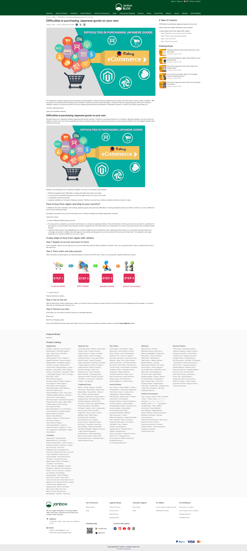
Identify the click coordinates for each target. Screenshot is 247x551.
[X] (80, 24)
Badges (112, 369)
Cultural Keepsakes (95, 433)
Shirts (144, 399)
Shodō (99, 413)
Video (92, 13)
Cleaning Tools (131, 406)
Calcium (48, 372)
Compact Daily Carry (147, 431)
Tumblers (133, 396)
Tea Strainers (89, 381)
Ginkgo (70, 430)
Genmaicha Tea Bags (98, 362)
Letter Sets (145, 388)
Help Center (136, 507)
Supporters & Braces (179, 383)
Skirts (154, 396)
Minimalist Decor (127, 429)
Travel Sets (66, 493)
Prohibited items (184, 517)
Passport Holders (146, 426)
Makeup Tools (50, 482)
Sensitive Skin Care (60, 452)
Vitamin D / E (63, 427)
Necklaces (144, 415)
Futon (111, 419)
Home (48, 17)
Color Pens (158, 381)
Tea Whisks (81, 379)
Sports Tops (177, 376)
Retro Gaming (130, 360)
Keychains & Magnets (85, 429)
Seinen (117, 353)
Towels (124, 415)
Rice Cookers (114, 387)
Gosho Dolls (89, 403)
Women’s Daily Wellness (54, 416)
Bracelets (152, 415)
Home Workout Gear (179, 374)
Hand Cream (65, 477)
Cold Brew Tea (83, 372)
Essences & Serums (52, 445)
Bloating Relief (50, 362)
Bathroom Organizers (116, 417)
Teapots (80, 381)
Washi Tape (145, 372)
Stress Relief (50, 386)
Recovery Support (52, 399)
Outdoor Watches (146, 413)
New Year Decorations (85, 436)
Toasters (133, 387)
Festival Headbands (84, 401)
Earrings (159, 415)
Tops (143, 396)
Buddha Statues (99, 403)
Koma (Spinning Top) (84, 419)
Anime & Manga (174, 13)
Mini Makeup (50, 493)
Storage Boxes (120, 431)
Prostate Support (51, 404)
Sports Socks (190, 379)
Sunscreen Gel (63, 454)
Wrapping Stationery (147, 390)
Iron (47, 430)
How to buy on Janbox (186, 507)
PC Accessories (115, 438)
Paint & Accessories (116, 376)
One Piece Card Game (117, 358)
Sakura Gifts (97, 436)
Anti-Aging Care (63, 450)
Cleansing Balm (61, 438)
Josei (122, 353)
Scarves (150, 422)
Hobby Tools (128, 374)
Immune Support (61, 386)
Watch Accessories (160, 413)
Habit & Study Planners (148, 365)
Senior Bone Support (53, 420)
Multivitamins (62, 430)
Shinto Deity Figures (84, 406)
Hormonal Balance (52, 411)
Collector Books (128, 381)
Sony (123, 360)
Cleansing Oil (50, 438)
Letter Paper (145, 358)
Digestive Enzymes (52, 360)
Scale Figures (114, 349)
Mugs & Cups (124, 396)
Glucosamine (56, 372)
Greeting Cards (164, 386)
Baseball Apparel (178, 367)
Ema (79, 394)
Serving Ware (123, 399)
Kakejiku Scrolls (83, 415)
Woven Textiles (93, 410)
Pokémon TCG (114, 356)
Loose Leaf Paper (155, 356)
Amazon (146, 13)
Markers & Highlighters (148, 353)
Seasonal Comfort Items (117, 422)
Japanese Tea (83, 346)
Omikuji (84, 394)
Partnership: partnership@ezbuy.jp (60, 532)
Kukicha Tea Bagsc (97, 365)
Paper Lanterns (99, 396)
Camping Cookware (188, 349)
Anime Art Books (128, 376)
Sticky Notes (157, 374)
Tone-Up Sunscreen (60, 459)
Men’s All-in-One (61, 489)
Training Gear (178, 362)
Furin (102, 399)
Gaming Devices (124, 436)
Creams (69, 445)
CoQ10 (56, 376)
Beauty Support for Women (55, 413)
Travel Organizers (159, 426)
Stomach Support (65, 360)
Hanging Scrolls (83, 399)
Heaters (124, 424)
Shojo (111, 353)
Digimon (130, 356)
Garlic (61, 393)
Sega (118, 360)
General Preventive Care (54, 390)
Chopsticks (89, 424)
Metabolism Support (52, 356)
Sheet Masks (60, 473)
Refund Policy (113, 514)
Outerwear (165, 396)
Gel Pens (154, 349)
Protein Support (60, 397)
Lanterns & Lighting (179, 351)
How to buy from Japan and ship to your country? (176, 27)
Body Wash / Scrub (67, 480)
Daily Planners (145, 360)
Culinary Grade (82, 351)
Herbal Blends (50, 432)
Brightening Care (51, 450)
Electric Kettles (124, 387)
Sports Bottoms (187, 376)
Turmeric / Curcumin (52, 365)
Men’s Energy (62, 404)
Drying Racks (126, 408)
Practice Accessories (190, 362)
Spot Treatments (52, 454)
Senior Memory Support (54, 423)
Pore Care (49, 452)
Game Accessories (115, 362)
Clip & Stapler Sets (147, 369)
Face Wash (62, 440)
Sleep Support (61, 383)
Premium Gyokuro (94, 351)
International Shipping (105, 13)
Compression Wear (179, 379)
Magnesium (53, 430)
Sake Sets (97, 424)
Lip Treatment (50, 473)
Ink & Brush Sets (83, 417)
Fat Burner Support (63, 351)
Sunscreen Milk (51, 456)
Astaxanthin (57, 369)
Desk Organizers (157, 367)
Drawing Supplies (146, 383)
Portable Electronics (116, 440)
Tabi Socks (81, 389)
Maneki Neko (82, 392)
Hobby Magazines (115, 381)
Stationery (145, 346)
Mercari (199, 13)
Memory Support (65, 381)
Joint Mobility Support (54, 374)
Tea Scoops (90, 379)
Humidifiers (113, 424)
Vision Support (67, 369)
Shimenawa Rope (93, 394)
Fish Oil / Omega (67, 374)
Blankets (117, 419)
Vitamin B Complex (52, 427)
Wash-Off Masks (63, 475)
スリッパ (155, 403)
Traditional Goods (84, 384)
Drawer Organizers (116, 403)
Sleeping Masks (51, 475)
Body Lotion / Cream (52, 477)
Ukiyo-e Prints (91, 413)
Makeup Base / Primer (53, 461)
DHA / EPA (49, 376)
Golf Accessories (178, 360)
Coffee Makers (114, 389)
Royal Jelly (67, 393)
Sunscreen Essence (63, 456)
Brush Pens (158, 351)
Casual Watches (155, 408)
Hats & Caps (163, 419)
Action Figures (122, 351)
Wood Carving (82, 410)
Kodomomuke (129, 353)
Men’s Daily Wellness (53, 409)
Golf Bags (188, 360)
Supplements (51, 346)
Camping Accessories (180, 353)
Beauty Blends (50, 351)
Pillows (123, 419)
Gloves (156, 422)
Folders (156, 376)
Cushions (129, 419)
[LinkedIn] (84, 24)
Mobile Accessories (127, 438)
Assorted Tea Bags (84, 369)
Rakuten (163, 13)
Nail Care (57, 480)
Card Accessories (130, 358)
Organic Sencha (83, 356)
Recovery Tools (178, 372)
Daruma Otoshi (82, 422)
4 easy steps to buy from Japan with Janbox (174, 31)
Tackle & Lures (177, 356)
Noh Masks (95, 406)
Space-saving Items (116, 433)
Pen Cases (160, 365)
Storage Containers (116, 401)
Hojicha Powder (83, 360)
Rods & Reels (192, 353)
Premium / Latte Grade (98, 349)
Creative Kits (154, 386)
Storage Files (158, 379)
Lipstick (48, 470)
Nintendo (112, 360)
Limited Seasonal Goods (85, 440)
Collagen (49, 349)
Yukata (86, 387)
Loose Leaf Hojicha (97, 358)
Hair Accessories (146, 417)
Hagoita (95, 419)
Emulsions (63, 445)
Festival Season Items (85, 438)
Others (126, 13)
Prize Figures (124, 349)
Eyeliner (68, 466)
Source (154, 13)
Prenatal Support (64, 411)
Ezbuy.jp (127, 549)
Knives (120, 392)
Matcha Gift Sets (83, 374)
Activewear (190, 374)
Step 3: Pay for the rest (168, 38)
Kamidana (81, 396)
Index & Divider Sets (147, 381)
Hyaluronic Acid (58, 349)
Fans (119, 424)
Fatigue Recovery (52, 402)
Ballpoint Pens (145, 349)
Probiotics (65, 358)
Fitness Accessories (179, 369)
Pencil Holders (146, 367)
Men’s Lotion (50, 489)
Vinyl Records (131, 365)
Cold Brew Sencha (84, 358)
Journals (156, 362)
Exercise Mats (188, 372)
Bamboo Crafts (90, 408)
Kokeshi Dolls (96, 401)
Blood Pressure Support (54, 379)
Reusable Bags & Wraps (117, 406)
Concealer (49, 463)
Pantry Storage (127, 403)
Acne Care (60, 447)
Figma (131, 349)
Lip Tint (54, 470)
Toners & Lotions (67, 443)
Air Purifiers (129, 422)
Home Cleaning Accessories (119, 410)
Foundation (65, 461)
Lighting (112, 431)
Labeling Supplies (147, 376)
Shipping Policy (114, 517)
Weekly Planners (156, 360)
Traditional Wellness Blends (55, 395)
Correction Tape (146, 374)
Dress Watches (146, 410)
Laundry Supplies (115, 408)
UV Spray (49, 459)
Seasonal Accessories (148, 424)
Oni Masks (81, 408)
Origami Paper (158, 383)
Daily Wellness (64, 388)
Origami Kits (81, 413)
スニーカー (152, 401)
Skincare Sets (51, 484)
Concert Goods (114, 367)
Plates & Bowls (114, 396)
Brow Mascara (66, 468)
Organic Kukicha (84, 365)
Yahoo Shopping (188, 13)
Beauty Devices (51, 487)
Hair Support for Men (53, 406)
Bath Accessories (115, 415)
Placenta (67, 349)
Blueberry (49, 369)
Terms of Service (114, 507)
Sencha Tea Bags (95, 356)
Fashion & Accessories (79, 13)
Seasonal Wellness (52, 393)
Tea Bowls (99, 379)
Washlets (127, 413)
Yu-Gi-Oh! (123, 356)
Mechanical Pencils (147, 351)
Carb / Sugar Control (52, 353)
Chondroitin (65, 372)
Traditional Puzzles (94, 422)
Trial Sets (59, 493)
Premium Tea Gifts (97, 376)
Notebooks (160, 353)
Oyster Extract (50, 367)
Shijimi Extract (64, 365)
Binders (162, 376)
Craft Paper (145, 386)
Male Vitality (67, 402)
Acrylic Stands (125, 367)
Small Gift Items (82, 433)
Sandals (143, 403)
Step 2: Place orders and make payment (173, 36)
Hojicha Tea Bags (95, 360)
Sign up (179, 1)
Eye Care (71, 452)
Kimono (80, 387)
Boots (149, 403)
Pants (158, 396)
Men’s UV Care (51, 491)
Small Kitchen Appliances (128, 389)
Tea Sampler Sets (95, 374)
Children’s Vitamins (52, 418)
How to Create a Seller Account (166, 507)
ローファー (160, 401)
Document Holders (147, 379)
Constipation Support (63, 362)
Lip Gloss (61, 470)
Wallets (159, 406)
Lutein (70, 367)
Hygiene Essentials (130, 417)
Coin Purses (145, 408)
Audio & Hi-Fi (114, 436)
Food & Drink (136, 13)
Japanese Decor (115, 429)
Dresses (148, 396)
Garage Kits (113, 372)
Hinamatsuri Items (98, 438)
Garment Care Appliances (118, 426)
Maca (60, 402)
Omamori (100, 392)
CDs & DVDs (122, 365)
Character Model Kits (116, 374)
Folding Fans (89, 396)
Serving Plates (82, 426)
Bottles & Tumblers (179, 381)
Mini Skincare (61, 491)
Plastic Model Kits (123, 372)
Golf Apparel (196, 360)
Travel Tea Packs (94, 372)
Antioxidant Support (52, 388)
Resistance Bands (192, 369)
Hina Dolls (81, 403)
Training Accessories (189, 365)
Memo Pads (145, 356)
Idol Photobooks (125, 379)
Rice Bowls (81, 424)
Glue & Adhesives (155, 372)
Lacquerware (100, 408)
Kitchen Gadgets (125, 394)
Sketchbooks (154, 358)
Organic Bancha (83, 367)
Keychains (134, 367)
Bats (180, 365)
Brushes (71, 482)
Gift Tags (161, 388)
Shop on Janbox (195, 1)
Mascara (57, 468)
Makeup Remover (52, 440)
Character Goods (128, 369)
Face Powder (58, 463)
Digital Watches (157, 410)
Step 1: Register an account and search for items (176, 33)
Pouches (159, 424)
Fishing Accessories (190, 356)
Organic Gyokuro (83, 353)
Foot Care (49, 480)
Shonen (131, 351)
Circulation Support (52, 381)
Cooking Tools (128, 392)
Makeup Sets (61, 484)
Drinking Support (62, 367)
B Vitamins (68, 395)
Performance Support (66, 399)
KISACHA (49, 337)
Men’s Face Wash (63, 487)
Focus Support (51, 383)
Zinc (70, 427)
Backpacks (162, 403)
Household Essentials (116, 413)
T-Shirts (149, 399)
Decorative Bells (94, 399)
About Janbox (90, 507)
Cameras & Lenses (129, 433)
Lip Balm (67, 470)
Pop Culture (114, 346)
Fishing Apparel (190, 358)
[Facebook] (76, 24)
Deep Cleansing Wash (53, 443)
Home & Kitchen (63, 13)
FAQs (134, 510)
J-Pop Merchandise (129, 362)
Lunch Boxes (114, 399)
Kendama (92, 417)
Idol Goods (113, 365)
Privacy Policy (113, 510)
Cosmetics (51, 13)
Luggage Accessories (148, 429)
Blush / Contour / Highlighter (55, 466)
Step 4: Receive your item (169, 41)
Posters (119, 369)
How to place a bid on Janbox (189, 510)
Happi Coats (100, 389)
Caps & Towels (191, 381)
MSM (72, 372)
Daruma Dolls (92, 392)
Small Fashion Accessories (149, 419)
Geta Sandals (90, 389)
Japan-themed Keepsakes (87, 431)
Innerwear (144, 401)
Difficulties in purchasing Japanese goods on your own (75, 17)
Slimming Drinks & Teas (53, 358)
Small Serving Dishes (95, 426)
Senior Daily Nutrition (53, 425)
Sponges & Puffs (62, 482)
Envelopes (153, 388)
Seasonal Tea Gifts (84, 376)
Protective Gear (190, 367)
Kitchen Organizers (129, 401)
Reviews (118, 13)
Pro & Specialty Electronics (118, 443)
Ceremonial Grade (84, 349)
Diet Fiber (64, 353)
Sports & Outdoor (179, 346)
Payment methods (185, 514)
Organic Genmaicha (84, 362)
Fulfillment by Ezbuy (162, 510)
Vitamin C (64, 425)
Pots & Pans (113, 392)
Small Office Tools (160, 369)
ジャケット (161, 399)
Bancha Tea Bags (95, 367)
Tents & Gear (177, 349)
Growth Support (64, 418)
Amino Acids (50, 397)
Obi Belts (99, 387)
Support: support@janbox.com (59, 530)
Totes (154, 406)
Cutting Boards (114, 394)
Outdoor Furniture (191, 351)
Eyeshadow (50, 468)
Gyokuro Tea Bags (96, 353)
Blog (54, 17)
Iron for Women (66, 409)
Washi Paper (93, 415)
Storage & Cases (178, 358)
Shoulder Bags (146, 406)
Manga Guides (114, 379)
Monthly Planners (146, 362)
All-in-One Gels (51, 447)
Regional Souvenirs (99, 429)
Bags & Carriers (192, 383)
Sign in (173, 1)
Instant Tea (94, 369)
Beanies (143, 422)
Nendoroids (113, 351)
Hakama (92, 387)
